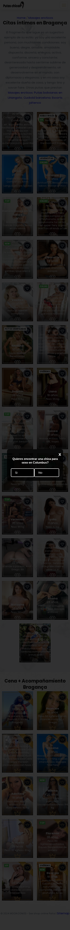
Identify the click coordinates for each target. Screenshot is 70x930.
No (40, 473)
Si (16, 473)
